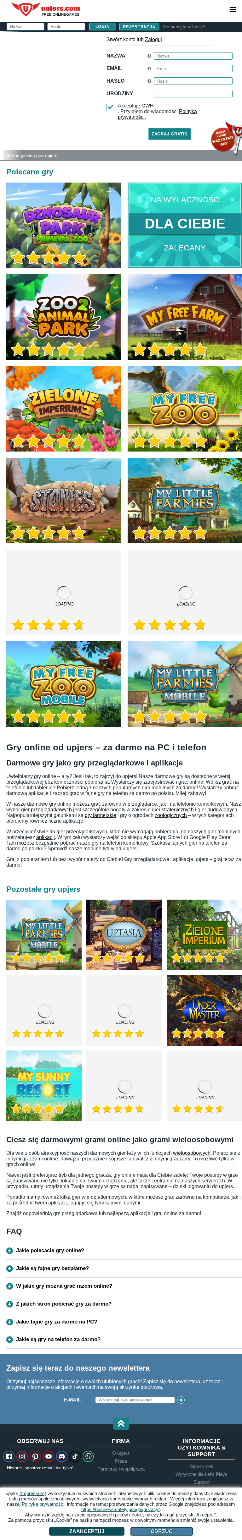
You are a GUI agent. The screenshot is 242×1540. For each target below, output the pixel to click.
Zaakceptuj (86, 1531)
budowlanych (222, 809)
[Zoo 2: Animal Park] (1, 95)
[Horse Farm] (185, 592)
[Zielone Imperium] (204, 935)
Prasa (121, 1461)
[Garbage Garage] (124, 1085)
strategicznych (178, 809)
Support (201, 1482)
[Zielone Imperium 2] (63, 409)
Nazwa (116, 55)
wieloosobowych (191, 1153)
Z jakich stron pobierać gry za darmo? (64, 1304)
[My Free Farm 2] (63, 592)
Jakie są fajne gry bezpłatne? (52, 1268)
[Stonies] (63, 500)
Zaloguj (153, 39)
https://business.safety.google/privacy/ (120, 1509)
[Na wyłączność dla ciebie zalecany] (185, 225)
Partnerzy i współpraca (121, 1468)
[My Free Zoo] (185, 409)
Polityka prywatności (43, 1504)
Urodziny (120, 93)
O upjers (121, 1453)
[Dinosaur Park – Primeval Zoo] (63, 225)
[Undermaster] (204, 1010)
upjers (46, 9)
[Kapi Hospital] (124, 1010)
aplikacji (45, 837)
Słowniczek (201, 1466)
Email (114, 68)
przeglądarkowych (51, 809)
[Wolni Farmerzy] (185, 317)
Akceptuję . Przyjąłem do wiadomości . (157, 111)
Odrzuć (162, 1531)
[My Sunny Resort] (44, 1085)
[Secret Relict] (204, 1085)
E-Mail (72, 1399)
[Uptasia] (124, 935)
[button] (121, 1424)
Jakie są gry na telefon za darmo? (58, 1339)
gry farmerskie (100, 815)
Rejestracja (139, 27)
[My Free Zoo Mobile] (63, 684)
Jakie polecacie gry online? (50, 1250)
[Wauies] (44, 1010)
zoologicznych (171, 815)
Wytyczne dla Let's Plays (202, 1474)
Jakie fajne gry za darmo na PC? (56, 1322)
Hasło (115, 81)
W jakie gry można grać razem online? (64, 1286)
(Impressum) (33, 1493)
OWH (147, 105)
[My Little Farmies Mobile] (185, 684)
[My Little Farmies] (185, 500)
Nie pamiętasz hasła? (184, 26)
